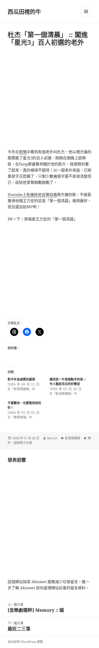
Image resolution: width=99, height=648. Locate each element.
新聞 (23, 151)
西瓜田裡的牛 (24, 11)
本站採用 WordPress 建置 (25, 642)
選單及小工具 (86, 11)
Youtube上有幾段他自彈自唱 (32, 194)
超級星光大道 (23, 443)
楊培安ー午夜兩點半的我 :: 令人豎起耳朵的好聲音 (68, 381)
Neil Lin (52, 438)
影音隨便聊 (72, 438)
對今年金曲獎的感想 (21, 379)
